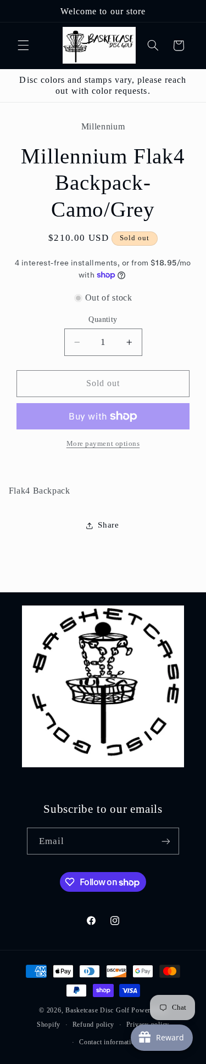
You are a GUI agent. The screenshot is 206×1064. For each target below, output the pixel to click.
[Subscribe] (166, 841)
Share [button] (108, 524)
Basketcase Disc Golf (97, 1010)
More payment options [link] (103, 444)
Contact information (108, 1042)
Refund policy (94, 1024)
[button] (23, 45)
